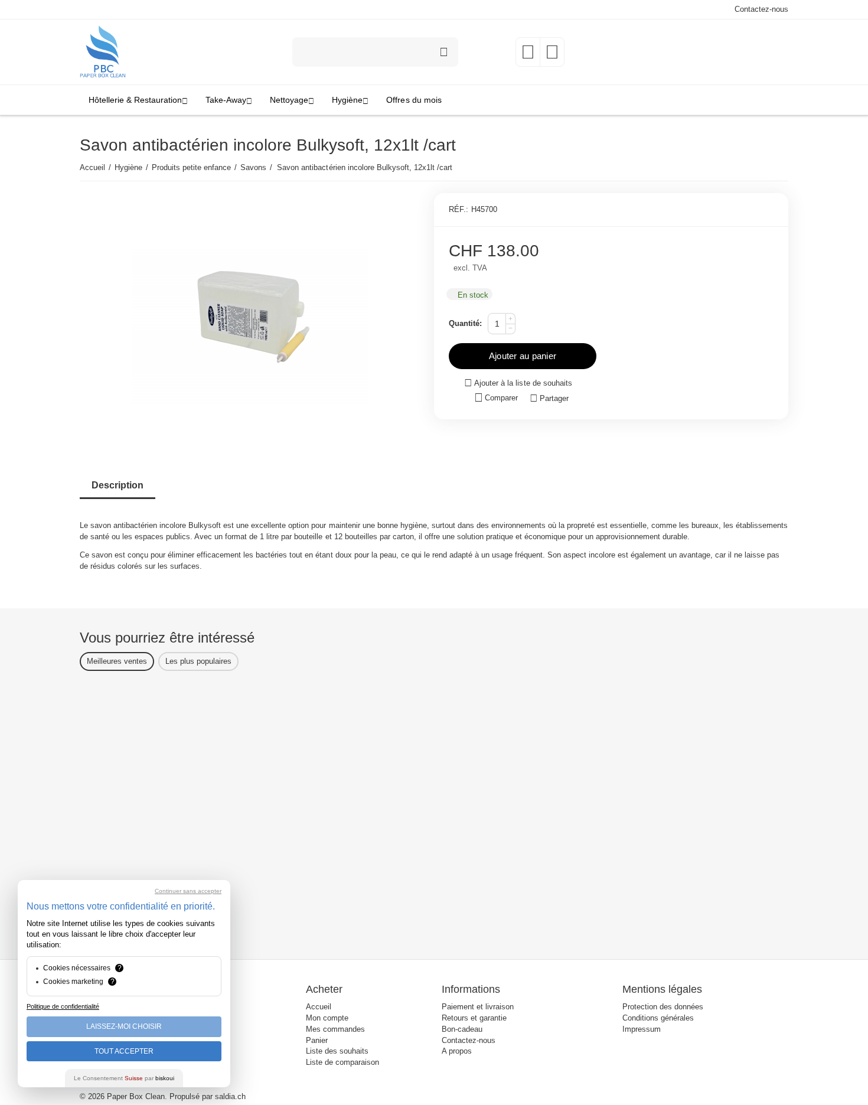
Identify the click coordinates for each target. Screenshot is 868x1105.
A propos (457, 1051)
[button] (549, 398)
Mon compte (327, 1017)
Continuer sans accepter (188, 891)
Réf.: (458, 209)
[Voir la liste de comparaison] (552, 55)
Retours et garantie (474, 1017)
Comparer (501, 397)
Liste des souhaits (337, 1051)
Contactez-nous (761, 9)
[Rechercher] (443, 52)
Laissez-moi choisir (124, 1026)
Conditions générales (658, 1017)
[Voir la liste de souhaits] (528, 55)
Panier (317, 1040)
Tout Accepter (124, 1051)
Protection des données (662, 1006)
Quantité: (465, 323)
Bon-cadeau (462, 1029)
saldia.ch (230, 1096)
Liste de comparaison (342, 1062)
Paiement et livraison (478, 1006)
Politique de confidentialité (63, 1006)
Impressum (641, 1029)
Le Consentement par (124, 1078)
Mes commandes (335, 1029)
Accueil (318, 1006)
